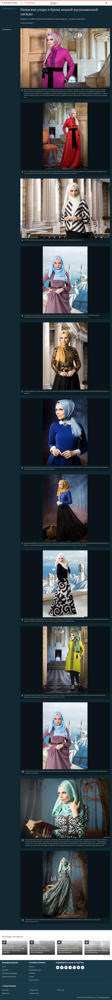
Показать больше (26, 23)
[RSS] (82, 967)
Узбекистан (60, 990)
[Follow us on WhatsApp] (74, 967)
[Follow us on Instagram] (61, 967)
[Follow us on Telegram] (70, 967)
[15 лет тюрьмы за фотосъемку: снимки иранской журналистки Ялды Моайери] (42, 948)
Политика (32, 973)
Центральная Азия (35, 970)
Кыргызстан (6, 993)
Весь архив (107, 956)
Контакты (5, 970)
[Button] (6, 30)
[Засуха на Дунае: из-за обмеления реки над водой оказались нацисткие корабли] (14, 948)
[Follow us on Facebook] (66, 967)
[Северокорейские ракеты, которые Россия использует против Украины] (69, 948)
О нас (4, 966)
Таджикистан (33, 990)
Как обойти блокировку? (9, 973)
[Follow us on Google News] (78, 967)
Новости (31, 966)
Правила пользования (9, 976)
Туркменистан (34, 993)
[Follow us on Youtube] (57, 967)
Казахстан (5, 990)
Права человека (34, 980)
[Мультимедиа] (106, 3)
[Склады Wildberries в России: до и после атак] (97, 948)
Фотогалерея (30, 3)
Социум (31, 976)
